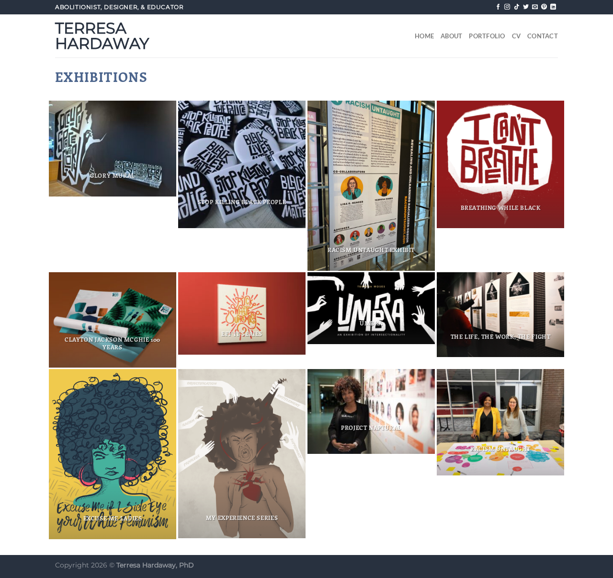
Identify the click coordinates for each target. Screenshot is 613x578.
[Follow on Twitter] (526, 7)
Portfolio (487, 36)
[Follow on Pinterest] (544, 7)
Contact (542, 36)
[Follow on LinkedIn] (553, 7)
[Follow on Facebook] (498, 7)
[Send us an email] (535, 7)
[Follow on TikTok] (517, 7)
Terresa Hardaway (102, 36)
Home (424, 36)
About (451, 36)
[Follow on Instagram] (507, 7)
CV (516, 36)
